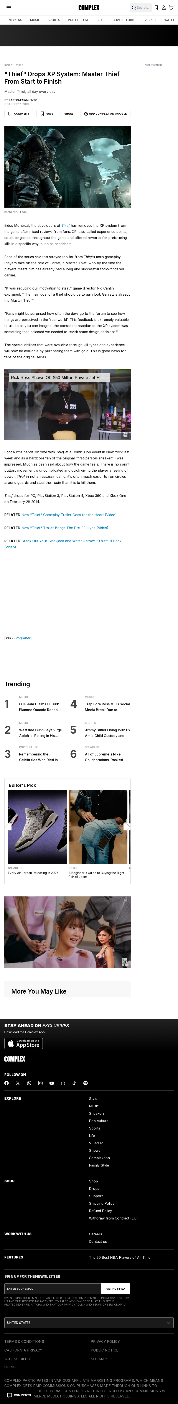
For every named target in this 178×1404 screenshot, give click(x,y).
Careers (95, 1234)
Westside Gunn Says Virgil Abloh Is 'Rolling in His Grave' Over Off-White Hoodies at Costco (40, 733)
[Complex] (89, 7)
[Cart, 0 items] (171, 7)
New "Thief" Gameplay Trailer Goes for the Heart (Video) (69, 515)
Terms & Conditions (24, 1341)
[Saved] (156, 7)
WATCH (169, 20)
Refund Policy (100, 1211)
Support (96, 1196)
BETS (100, 20)
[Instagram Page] (40, 1083)
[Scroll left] (8, 826)
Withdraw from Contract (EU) (113, 1218)
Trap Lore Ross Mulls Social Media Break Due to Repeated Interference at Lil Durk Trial (108, 707)
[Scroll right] (127, 826)
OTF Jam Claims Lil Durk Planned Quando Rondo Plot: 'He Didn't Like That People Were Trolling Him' (40, 707)
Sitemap (99, 1359)
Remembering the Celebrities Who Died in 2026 (38, 757)
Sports (90, 723)
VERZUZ (151, 20)
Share (68, 113)
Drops (94, 1188)
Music (23, 697)
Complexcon (99, 1158)
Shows (94, 1150)
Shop (93, 1181)
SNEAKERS (14, 20)
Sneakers (92, 747)
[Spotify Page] (85, 1083)
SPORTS (54, 20)
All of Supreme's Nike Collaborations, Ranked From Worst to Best (104, 757)
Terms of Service (105, 1304)
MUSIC (35, 20)
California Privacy (23, 1350)
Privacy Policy (75, 1304)
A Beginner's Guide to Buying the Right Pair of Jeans (96, 875)
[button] (89, 1322)
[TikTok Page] (74, 1083)
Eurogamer (21, 638)
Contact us (98, 1241)
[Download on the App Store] (23, 1042)
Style (73, 868)
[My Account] (163, 7)
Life (92, 1135)
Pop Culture (13, 65)
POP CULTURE (78, 20)
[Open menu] (8, 7)
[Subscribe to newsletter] (115, 1288)
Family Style (99, 1165)
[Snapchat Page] (63, 1083)
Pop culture (99, 1121)
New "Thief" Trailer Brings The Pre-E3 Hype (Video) (64, 528)
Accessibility (17, 1359)
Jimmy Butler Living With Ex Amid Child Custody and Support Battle (107, 733)
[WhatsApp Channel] (29, 1083)
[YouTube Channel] (51, 1083)
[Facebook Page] (6, 1083)
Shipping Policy (101, 1203)
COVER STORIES (124, 20)
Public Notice (104, 1350)
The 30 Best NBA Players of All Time (119, 1257)
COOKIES (10, 1366)
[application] (67, 404)
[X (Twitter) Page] (18, 1083)
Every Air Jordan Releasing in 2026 (33, 873)
